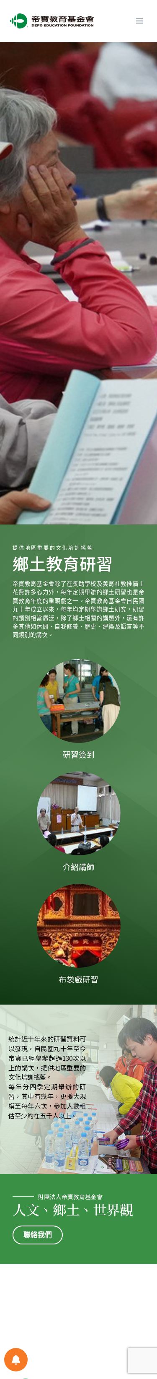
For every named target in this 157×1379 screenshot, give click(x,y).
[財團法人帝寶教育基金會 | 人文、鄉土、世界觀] (52, 21)
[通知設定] (16, 1359)
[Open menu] (139, 20)
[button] (38, 1235)
